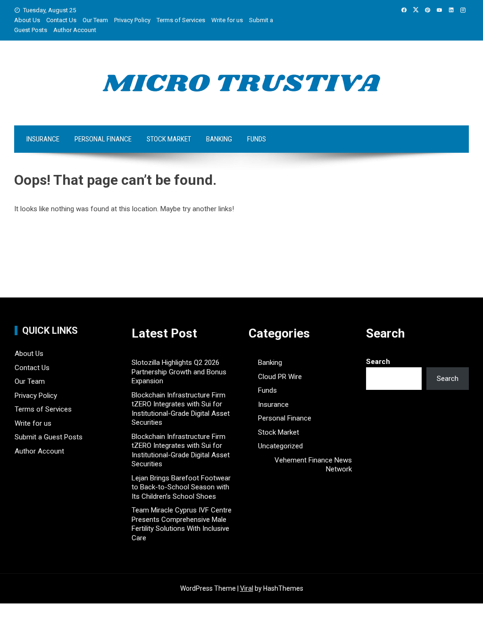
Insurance (42, 139)
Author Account (74, 29)
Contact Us (61, 20)
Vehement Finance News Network (313, 465)
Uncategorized (280, 446)
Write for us (227, 20)
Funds (256, 139)
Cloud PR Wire (280, 376)
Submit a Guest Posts (49, 437)
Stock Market (169, 139)
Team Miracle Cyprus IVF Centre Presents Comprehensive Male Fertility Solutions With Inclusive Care (182, 524)
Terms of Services (181, 20)
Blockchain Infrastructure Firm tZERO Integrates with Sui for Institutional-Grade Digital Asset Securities (181, 409)
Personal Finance (103, 139)
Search (378, 361)
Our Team (95, 20)
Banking (219, 139)
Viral (246, 588)
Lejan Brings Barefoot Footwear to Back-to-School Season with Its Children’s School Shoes (181, 487)
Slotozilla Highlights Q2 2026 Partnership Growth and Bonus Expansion (179, 371)
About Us (27, 20)
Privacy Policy (132, 20)
